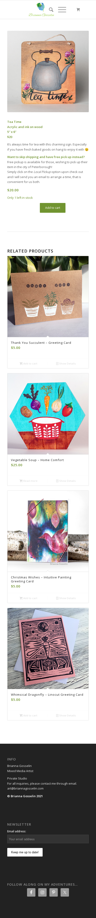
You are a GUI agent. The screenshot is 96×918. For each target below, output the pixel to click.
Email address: (16, 831)
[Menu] (59, 9)
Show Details (67, 363)
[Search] (48, 9)
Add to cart (52, 208)
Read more (30, 481)
